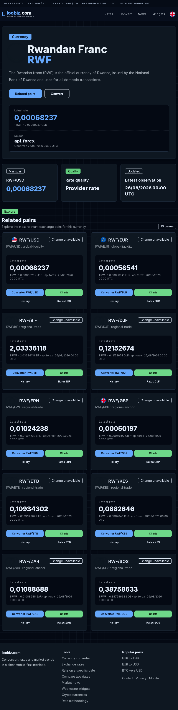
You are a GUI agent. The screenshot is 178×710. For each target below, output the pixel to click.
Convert (125, 14)
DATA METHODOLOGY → (137, 3)
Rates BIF (64, 381)
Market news (71, 682)
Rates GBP (153, 461)
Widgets (159, 14)
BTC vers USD (132, 670)
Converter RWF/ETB (25, 533)
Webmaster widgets (76, 688)
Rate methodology (75, 701)
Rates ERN (64, 461)
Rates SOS (153, 622)
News (142, 14)
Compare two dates (76, 676)
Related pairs (25, 94)
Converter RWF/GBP (114, 453)
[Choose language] (172, 14)
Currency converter (76, 658)
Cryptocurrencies (74, 695)
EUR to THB (130, 658)
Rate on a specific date (78, 670)
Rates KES (153, 542)
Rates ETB (64, 542)
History (25, 301)
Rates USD (64, 301)
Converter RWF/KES (114, 533)
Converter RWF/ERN (25, 453)
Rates (109, 14)
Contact (127, 678)
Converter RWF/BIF (25, 372)
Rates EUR (153, 301)
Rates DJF (153, 381)
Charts (64, 292)
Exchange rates (73, 664)
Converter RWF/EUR (114, 292)
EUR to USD (130, 664)
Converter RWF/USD (25, 292)
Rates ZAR (64, 622)
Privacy (141, 678)
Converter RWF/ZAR (25, 614)
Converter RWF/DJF (114, 372)
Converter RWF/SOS (114, 614)
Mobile (154, 678)
